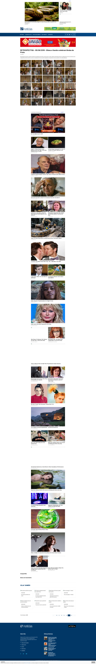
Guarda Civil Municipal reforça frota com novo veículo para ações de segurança (52, 654)
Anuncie (22, 646)
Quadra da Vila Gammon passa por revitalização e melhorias (52, 649)
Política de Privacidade (25, 642)
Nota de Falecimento (37, 34)
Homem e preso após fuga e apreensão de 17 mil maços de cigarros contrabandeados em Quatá (52, 639)
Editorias (22, 34)
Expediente (23, 650)
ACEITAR (93, 662)
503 (64, 615)
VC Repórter (50, 34)
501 (59, 615)
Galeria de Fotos (28, 34)
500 (56, 615)
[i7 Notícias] (26, 28)
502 (61, 615)
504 (66, 615)
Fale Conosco (44, 34)
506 (71, 615)
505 (69, 615)
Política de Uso (23, 644)
